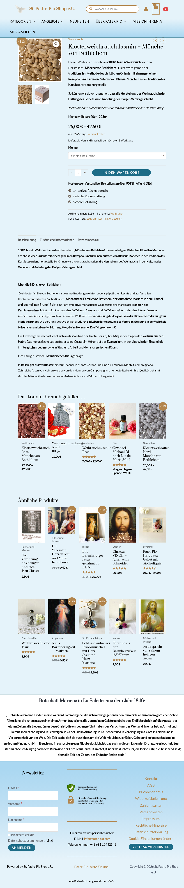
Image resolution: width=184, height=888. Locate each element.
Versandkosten (96, 134)
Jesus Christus (94, 218)
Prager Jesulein (113, 218)
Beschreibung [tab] (27, 240)
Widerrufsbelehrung (151, 798)
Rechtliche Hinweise (151, 825)
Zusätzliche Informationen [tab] (57, 240)
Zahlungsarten (151, 805)
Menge (73, 147)
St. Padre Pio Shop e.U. (52, 8)
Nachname (16, 820)
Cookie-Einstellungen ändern (150, 838)
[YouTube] (166, 9)
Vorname (15, 804)
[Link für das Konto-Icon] (146, 8)
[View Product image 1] (25, 94)
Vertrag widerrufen (151, 846)
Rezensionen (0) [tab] (88, 240)
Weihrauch (75, 39)
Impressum (151, 818)
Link (49, 840)
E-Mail (13, 788)
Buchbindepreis (151, 792)
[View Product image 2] (42, 94)
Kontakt (151, 778)
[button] (33, 21)
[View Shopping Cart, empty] (156, 9)
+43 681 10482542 (103, 844)
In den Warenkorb (122, 173)
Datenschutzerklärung (151, 832)
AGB (151, 785)
